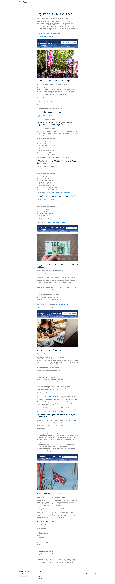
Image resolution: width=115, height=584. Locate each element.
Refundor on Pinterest (87, 573)
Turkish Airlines (66, 399)
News (81, 1)
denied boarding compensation (61, 290)
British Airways (53, 396)
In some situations (65, 91)
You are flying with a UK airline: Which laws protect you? (57, 157)
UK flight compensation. (62, 304)
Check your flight (71, 228)
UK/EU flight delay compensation (66, 1)
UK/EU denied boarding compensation (26, 574)
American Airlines (41, 401)
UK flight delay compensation (46, 551)
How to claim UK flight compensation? (53, 411)
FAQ (85, 1)
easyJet (46, 396)
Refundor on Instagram (90, 573)
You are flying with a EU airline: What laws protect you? (57, 192)
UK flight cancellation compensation (48, 553)
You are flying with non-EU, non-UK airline (54, 222)
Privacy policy (41, 579)
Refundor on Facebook (92, 573)
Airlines (39, 571)
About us (76, 1)
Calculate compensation (69, 313)
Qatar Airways (74, 399)
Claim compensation (92, 1)
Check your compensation (44, 36)
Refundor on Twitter (95, 573)
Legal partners (41, 578)
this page (44, 377)
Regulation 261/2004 (42, 89)
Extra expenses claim (23, 576)
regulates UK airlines (60, 497)
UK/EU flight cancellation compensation (26, 573)
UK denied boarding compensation (48, 555)
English (31, 2)
